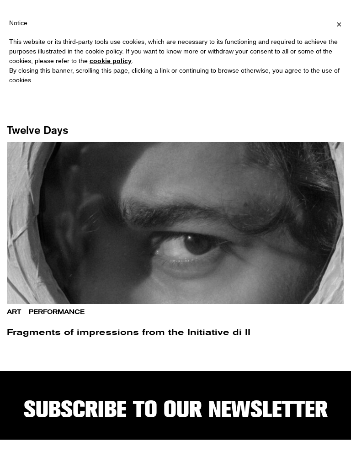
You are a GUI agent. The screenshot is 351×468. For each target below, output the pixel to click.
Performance (57, 311)
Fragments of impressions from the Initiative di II (128, 332)
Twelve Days (38, 129)
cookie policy (111, 60)
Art (14, 311)
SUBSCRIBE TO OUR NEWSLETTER (176, 409)
